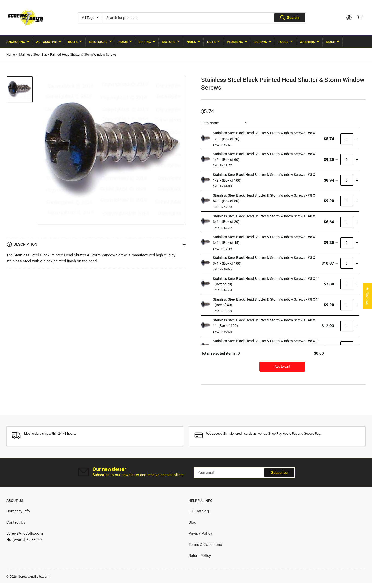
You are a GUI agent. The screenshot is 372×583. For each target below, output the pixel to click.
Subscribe (279, 472)
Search (293, 17)
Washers (307, 42)
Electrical (98, 42)
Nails (191, 42)
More (330, 42)
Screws (260, 42)
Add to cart (282, 366)
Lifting (145, 42)
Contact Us (15, 522)
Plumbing (235, 42)
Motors (168, 42)
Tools (283, 42)
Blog (192, 522)
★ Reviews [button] (367, 296)
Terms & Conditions (205, 544)
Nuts (211, 42)
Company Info (18, 511)
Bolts (73, 42)
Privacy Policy (200, 533)
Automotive (46, 42)
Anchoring (15, 42)
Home (123, 42)
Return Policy (200, 555)
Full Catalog (199, 511)
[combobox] (204, 17)
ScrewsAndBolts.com (33, 576)
